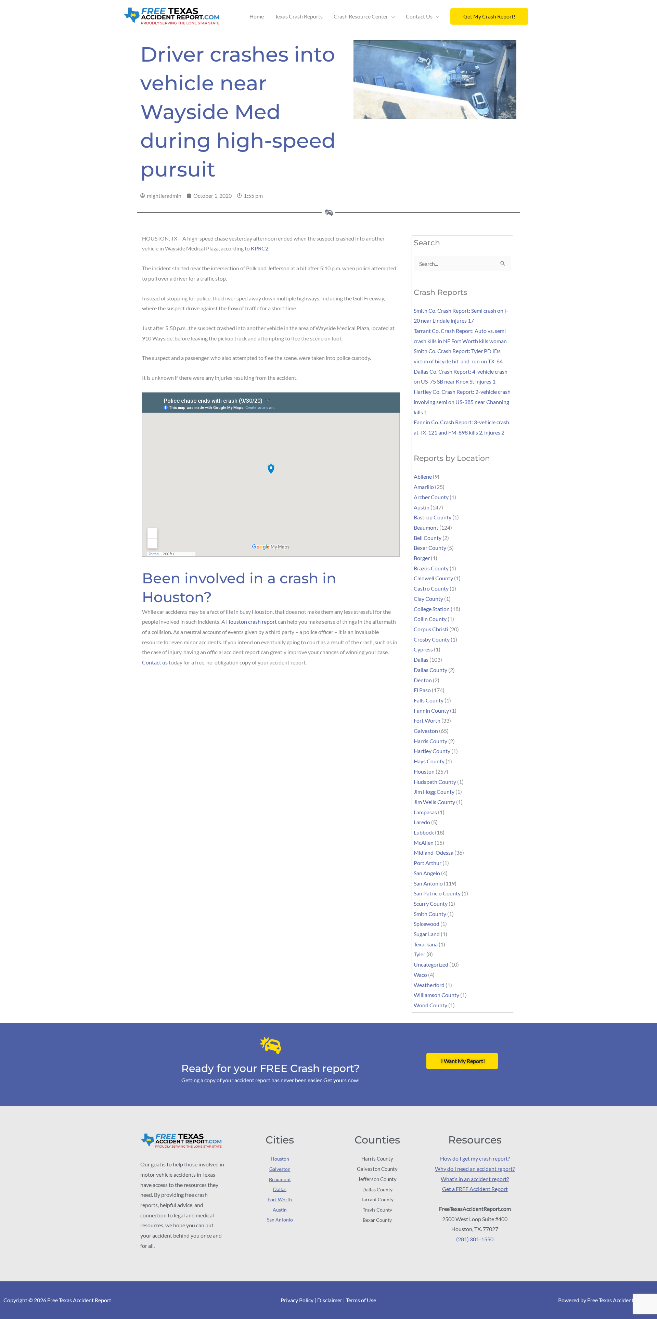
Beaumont (426, 527)
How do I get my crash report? (475, 1158)
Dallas (421, 659)
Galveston (426, 730)
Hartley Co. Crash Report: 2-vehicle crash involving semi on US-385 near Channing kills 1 (462, 401)
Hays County (429, 761)
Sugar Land (427, 934)
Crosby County (432, 639)
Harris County (430, 741)
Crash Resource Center (361, 16)
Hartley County (432, 751)
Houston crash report (251, 621)
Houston (424, 771)
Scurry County (431, 903)
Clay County (428, 598)
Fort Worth (427, 720)
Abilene (423, 476)
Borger (422, 558)
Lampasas (425, 812)
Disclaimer (329, 1300)
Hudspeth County (435, 781)
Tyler (419, 954)
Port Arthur (427, 862)
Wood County (430, 1005)
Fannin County (431, 710)
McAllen (424, 842)
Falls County (428, 700)
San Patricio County (437, 893)
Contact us (155, 662)
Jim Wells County (434, 802)
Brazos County (431, 568)
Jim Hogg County (434, 791)
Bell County (427, 537)
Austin (421, 507)
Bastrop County (432, 517)
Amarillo (424, 486)
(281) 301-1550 (474, 1239)
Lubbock (424, 832)
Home (256, 16)
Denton (423, 680)
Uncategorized (431, 964)
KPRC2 (259, 248)
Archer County (431, 497)
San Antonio (428, 883)
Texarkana (426, 944)
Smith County (430, 913)
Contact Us (419, 16)
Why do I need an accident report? (475, 1168)
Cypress (423, 649)
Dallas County (430, 670)
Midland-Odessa (433, 852)
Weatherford (429, 985)
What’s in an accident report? (475, 1179)
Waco (420, 974)
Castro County (431, 588)
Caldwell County (433, 578)
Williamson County (436, 995)
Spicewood (426, 923)
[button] (489, 16)
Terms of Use (361, 1300)
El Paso (422, 690)
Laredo (422, 822)
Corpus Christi (431, 629)
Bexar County (430, 547)
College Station (432, 609)
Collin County (430, 619)
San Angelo (427, 873)
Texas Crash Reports (299, 16)
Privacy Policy (297, 1300)
